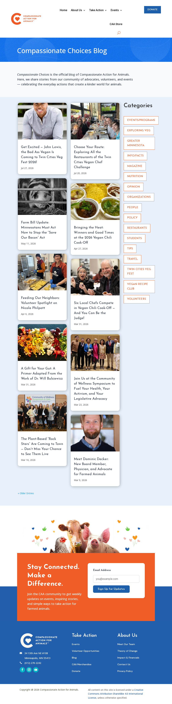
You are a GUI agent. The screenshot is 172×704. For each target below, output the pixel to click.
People (132, 207)
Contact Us (123, 664)
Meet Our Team (126, 644)
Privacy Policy (125, 671)
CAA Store (116, 24)
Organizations (139, 197)
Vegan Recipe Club (137, 286)
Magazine (134, 166)
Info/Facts (135, 155)
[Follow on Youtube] (35, 669)
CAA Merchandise (81, 664)
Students (134, 238)
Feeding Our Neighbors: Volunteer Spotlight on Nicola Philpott (40, 303)
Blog (74, 657)
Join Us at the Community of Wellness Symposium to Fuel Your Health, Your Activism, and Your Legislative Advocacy (94, 389)
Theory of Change (127, 650)
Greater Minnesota (135, 143)
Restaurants (137, 228)
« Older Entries (26, 493)
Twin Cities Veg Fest (139, 271)
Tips (130, 248)
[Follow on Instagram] (29, 669)
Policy (132, 217)
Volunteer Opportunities (85, 650)
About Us (76, 10)
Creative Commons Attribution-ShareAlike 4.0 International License (115, 693)
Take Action (96, 10)
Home (63, 10)
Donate (152, 9)
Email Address (102, 570)
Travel (132, 259)
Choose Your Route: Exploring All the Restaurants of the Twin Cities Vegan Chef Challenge (92, 157)
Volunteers (136, 299)
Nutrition (135, 176)
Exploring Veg (138, 130)
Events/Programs (141, 120)
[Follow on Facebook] (22, 669)
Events (115, 10)
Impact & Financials (128, 657)
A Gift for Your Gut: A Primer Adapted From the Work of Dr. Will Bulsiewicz (42, 373)
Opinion (133, 186)
